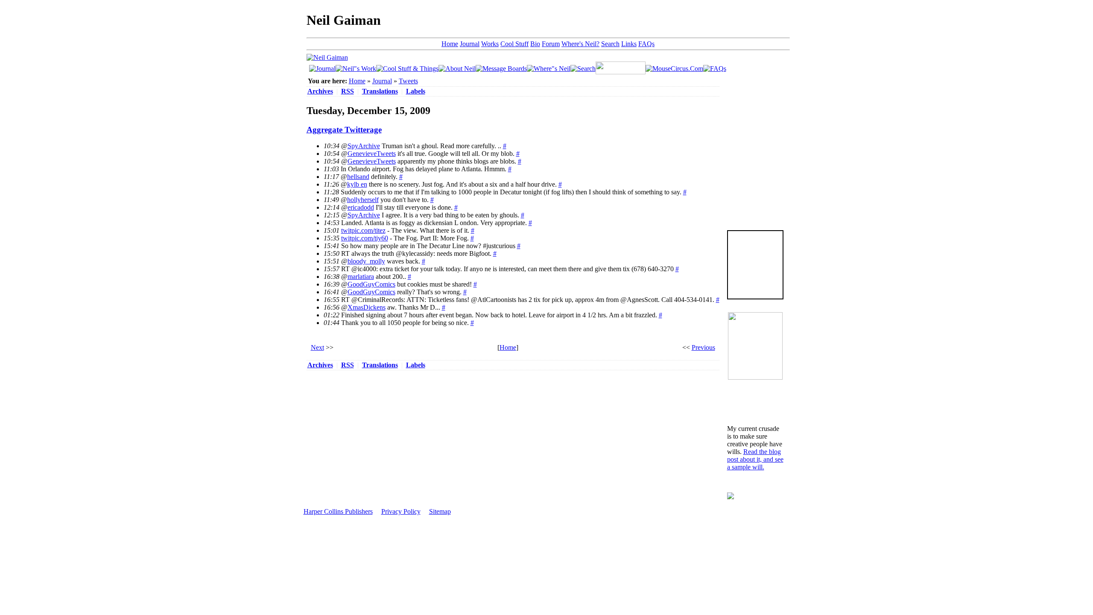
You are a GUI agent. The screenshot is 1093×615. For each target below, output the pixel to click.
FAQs (646, 43)
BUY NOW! (755, 285)
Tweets (408, 81)
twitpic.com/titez (363, 230)
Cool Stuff (514, 43)
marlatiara (361, 276)
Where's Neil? (580, 43)
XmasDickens (367, 307)
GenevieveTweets (372, 153)
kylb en (357, 184)
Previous (703, 347)
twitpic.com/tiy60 (364, 238)
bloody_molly (366, 261)
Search (610, 43)
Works (490, 43)
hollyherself (363, 199)
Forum (551, 43)
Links (629, 43)
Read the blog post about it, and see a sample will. (755, 459)
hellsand (358, 176)
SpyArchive (364, 145)
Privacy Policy (401, 511)
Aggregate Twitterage (344, 129)
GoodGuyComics (371, 284)
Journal (469, 43)
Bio (535, 43)
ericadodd (361, 207)
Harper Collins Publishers (338, 511)
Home (449, 43)
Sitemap (440, 511)
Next (317, 347)
